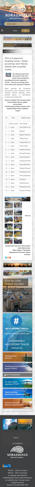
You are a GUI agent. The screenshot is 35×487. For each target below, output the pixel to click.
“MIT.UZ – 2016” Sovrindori (17, 470)
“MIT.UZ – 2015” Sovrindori (17, 473)
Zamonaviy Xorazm (13, 51)
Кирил (15, 31)
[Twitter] (6, 257)
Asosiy (5, 51)
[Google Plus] (10, 257)
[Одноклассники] (8, 257)
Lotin (25, 31)
